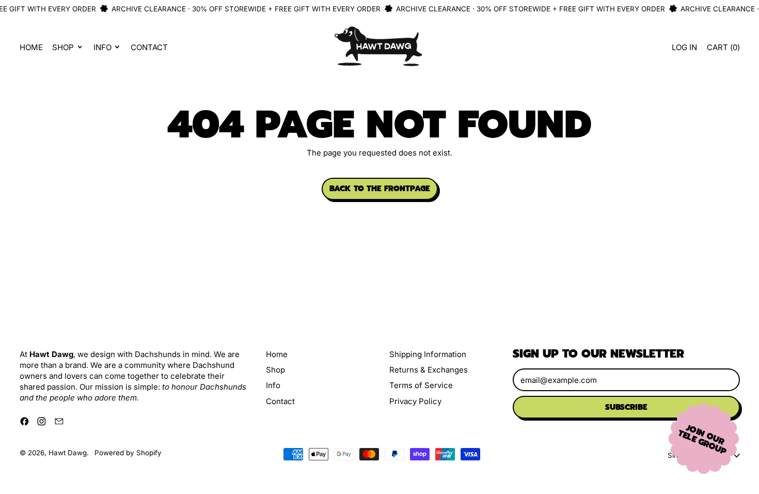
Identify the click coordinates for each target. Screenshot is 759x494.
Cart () (722, 49)
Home (31, 47)
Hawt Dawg (68, 453)
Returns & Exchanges (428, 370)
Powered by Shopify (128, 453)
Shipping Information (427, 354)
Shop (275, 370)
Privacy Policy (415, 401)
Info (273, 385)
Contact (149, 47)
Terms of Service (421, 385)
